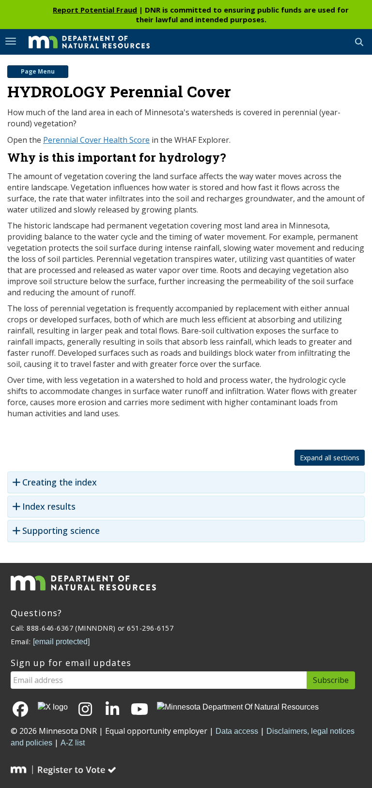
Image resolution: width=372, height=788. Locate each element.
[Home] (81, 41)
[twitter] (53, 706)
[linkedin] (112, 709)
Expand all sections (329, 457)
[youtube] (139, 709)
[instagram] (85, 709)
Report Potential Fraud (95, 10)
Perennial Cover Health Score (96, 140)
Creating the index (59, 482)
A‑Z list (73, 743)
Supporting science (61, 530)
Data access (237, 731)
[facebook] (20, 709)
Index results (49, 506)
